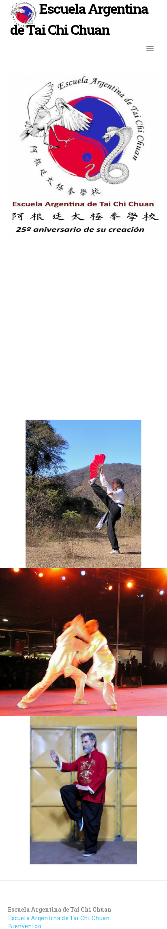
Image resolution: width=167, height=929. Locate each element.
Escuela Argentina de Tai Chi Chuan (59, 918)
